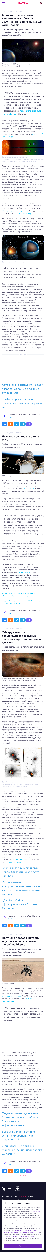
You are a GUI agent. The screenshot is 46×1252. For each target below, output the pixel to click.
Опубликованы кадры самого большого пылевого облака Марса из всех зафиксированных (21, 1119)
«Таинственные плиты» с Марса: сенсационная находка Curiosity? (22, 1150)
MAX (10, 417)
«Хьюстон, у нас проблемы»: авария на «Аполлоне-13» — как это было (18, 594)
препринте (19, 859)
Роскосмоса (29, 488)
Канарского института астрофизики (22, 112)
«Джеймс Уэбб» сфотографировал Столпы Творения (19, 904)
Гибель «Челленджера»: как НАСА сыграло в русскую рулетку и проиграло (21, 602)
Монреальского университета (15, 210)
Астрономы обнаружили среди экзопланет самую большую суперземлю (22, 389)
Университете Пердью (12, 996)
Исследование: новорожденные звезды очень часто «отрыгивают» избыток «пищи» (22, 888)
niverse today (15, 862)
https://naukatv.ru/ (36, 1211)
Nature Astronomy (23, 213)
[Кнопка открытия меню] (3, 3)
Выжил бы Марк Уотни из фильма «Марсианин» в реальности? (19, 1136)
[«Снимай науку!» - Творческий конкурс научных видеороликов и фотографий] (40, 3)
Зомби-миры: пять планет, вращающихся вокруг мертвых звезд (22, 403)
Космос (19, 11)
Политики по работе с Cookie (30, 1232)
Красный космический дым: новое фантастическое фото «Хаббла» (20, 872)
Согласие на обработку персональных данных (19, 1236)
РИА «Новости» (24, 572)
